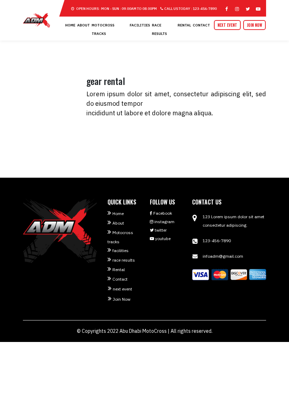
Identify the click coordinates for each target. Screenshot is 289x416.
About (83, 25)
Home (70, 25)
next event (227, 25)
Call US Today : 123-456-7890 (190, 8)
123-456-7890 (217, 240)
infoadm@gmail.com (223, 256)
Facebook (162, 213)
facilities (140, 25)
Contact (201, 25)
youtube (162, 238)
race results (123, 260)
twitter (160, 230)
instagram (163, 221)
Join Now (254, 25)
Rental (184, 25)
